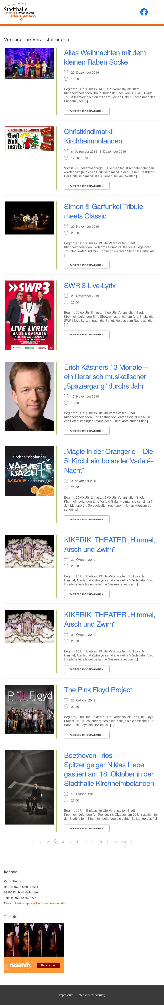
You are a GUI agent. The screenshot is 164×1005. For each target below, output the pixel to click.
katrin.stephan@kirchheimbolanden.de (39, 903)
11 (116, 841)
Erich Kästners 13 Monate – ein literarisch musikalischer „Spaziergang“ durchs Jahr (105, 376)
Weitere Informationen (86, 110)
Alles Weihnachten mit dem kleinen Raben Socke (105, 57)
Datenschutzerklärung (91, 995)
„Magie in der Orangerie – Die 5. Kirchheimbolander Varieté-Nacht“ (108, 460)
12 (124, 841)
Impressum (66, 995)
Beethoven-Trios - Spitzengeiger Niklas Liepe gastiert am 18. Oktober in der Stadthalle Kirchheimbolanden (109, 769)
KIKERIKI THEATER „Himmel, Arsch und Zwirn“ (109, 544)
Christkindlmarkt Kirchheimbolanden (93, 135)
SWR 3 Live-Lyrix (90, 285)
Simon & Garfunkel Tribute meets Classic (103, 210)
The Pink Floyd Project (98, 689)
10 (109, 841)
